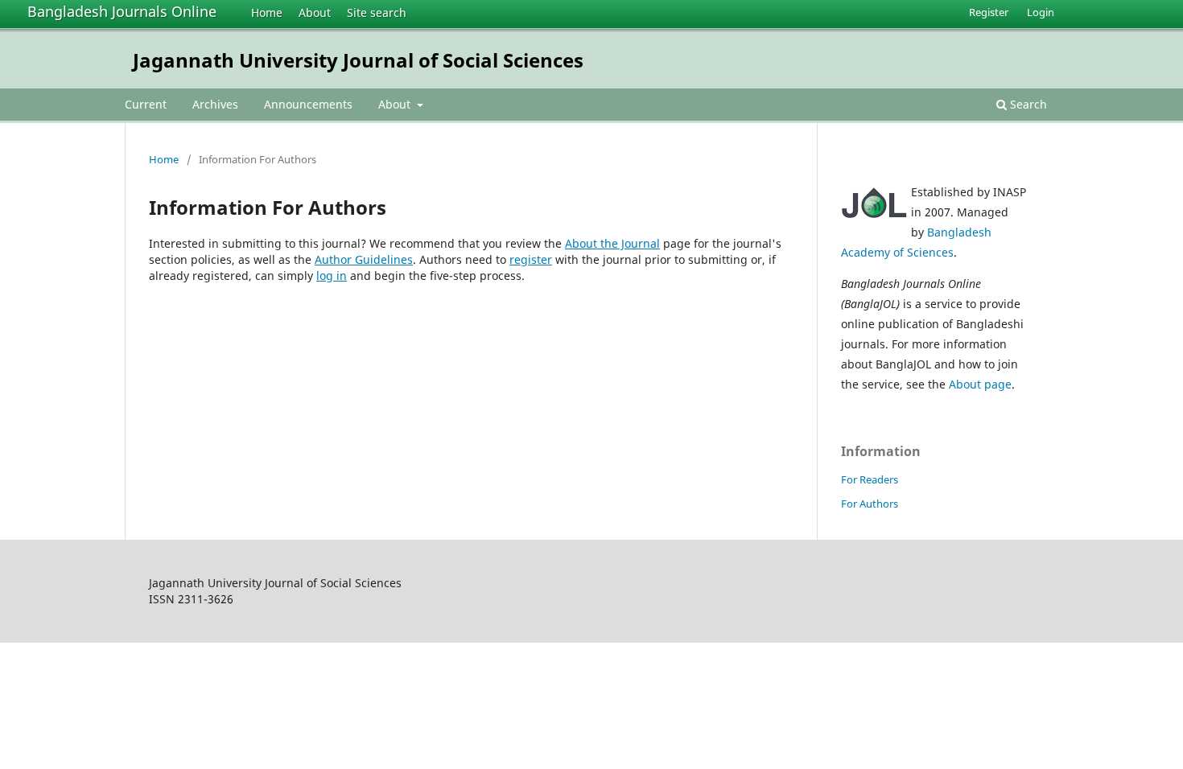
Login (1040, 12)
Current (146, 104)
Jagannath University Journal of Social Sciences (358, 60)
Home (266, 12)
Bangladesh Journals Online (121, 11)
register (530, 259)
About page (980, 384)
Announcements (308, 104)
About (315, 12)
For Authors (869, 503)
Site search (376, 12)
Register (988, 12)
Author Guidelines (364, 259)
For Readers (869, 479)
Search (1027, 104)
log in (331, 275)
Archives (215, 104)
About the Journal (612, 243)
